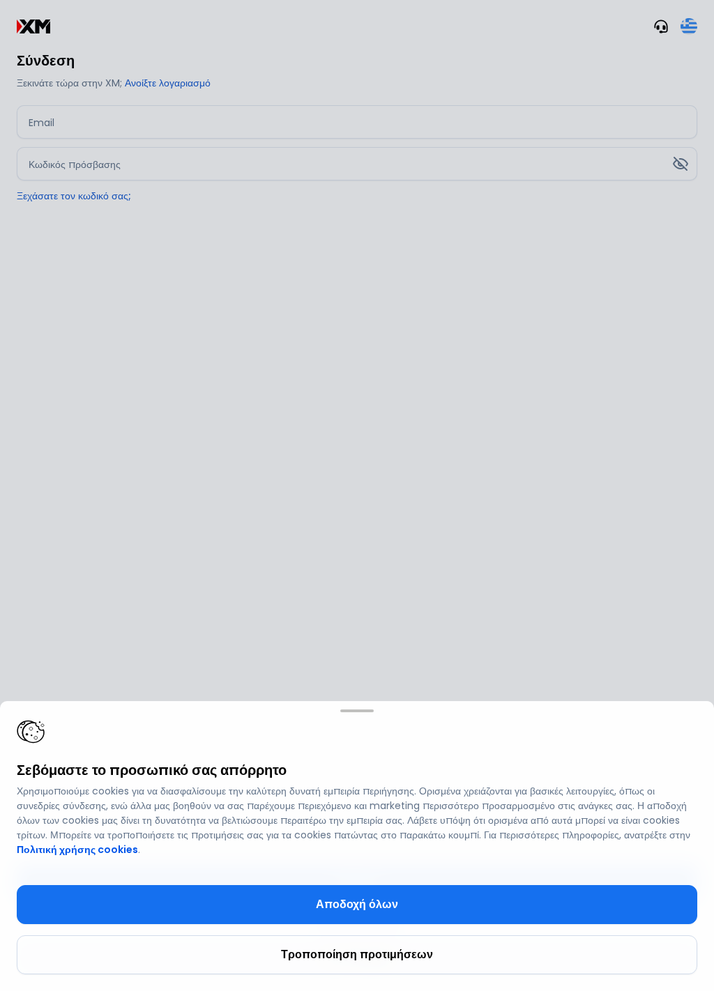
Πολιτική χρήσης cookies (77, 849)
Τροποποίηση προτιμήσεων (357, 954)
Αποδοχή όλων (357, 904)
